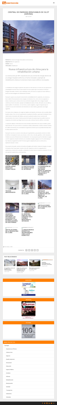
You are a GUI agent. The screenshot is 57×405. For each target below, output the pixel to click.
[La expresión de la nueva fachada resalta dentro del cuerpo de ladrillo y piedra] (45, 164)
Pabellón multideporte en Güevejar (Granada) (47, 263)
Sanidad (8, 386)
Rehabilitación (9, 380)
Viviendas (8, 397)
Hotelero (8, 373)
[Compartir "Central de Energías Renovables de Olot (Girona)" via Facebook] (26, 250)
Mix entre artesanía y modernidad (34, 268)
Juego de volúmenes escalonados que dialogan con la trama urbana (22, 269)
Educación (8, 366)
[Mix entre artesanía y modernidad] (34, 262)
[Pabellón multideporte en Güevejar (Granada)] (47, 260)
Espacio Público (10, 369)
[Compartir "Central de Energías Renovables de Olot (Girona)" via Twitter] (29, 250)
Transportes (9, 390)
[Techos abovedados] (12, 189)
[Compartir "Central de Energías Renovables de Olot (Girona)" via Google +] (32, 250)
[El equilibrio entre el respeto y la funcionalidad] (9, 262)
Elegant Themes (13, 403)
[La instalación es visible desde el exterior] (28, 164)
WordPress (27, 403)
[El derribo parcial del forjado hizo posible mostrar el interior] (28, 212)
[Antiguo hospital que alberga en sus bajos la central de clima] (45, 189)
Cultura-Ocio (9, 352)
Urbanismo (9, 393)
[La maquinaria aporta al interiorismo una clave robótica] (28, 227)
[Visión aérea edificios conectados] (12, 164)
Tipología (6, 345)
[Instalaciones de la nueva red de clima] (28, 189)
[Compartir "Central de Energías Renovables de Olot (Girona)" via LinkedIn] (34, 250)
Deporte (8, 355)
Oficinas (8, 376)
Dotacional (9, 362)
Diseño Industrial (10, 359)
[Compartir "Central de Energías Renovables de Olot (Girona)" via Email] (37, 250)
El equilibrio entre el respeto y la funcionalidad (9, 269)
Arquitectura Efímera (11, 349)
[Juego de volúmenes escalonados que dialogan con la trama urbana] (22, 262)
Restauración (9, 383)
